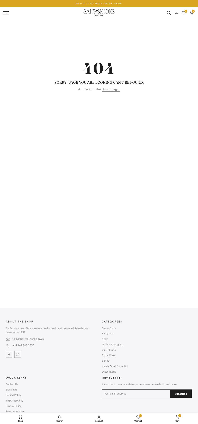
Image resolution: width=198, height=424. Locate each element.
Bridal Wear (108, 355)
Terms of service (15, 411)
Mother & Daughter (112, 344)
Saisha (105, 360)
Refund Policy (13, 395)
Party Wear (108, 333)
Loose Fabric (109, 371)
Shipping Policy (14, 400)
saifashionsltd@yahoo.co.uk (28, 338)
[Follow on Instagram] (17, 354)
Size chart (11, 389)
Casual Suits (109, 328)
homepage (111, 89)
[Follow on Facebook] (9, 354)
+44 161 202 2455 (23, 345)
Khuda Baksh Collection (115, 366)
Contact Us (12, 384)
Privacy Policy (13, 406)
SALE (105, 339)
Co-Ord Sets (109, 350)
